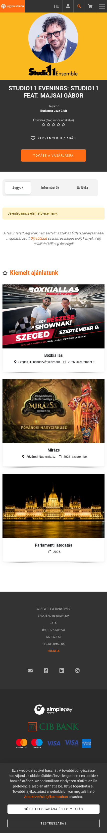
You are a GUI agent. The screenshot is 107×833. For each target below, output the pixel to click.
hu (56, 6)
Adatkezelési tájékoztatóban (46, 797)
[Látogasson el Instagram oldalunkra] (77, 670)
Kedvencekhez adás (57, 138)
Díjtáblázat (38, 238)
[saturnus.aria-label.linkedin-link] (61, 670)
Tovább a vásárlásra (53, 155)
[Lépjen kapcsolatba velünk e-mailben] (30, 670)
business (53, 651)
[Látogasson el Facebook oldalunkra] (46, 670)
